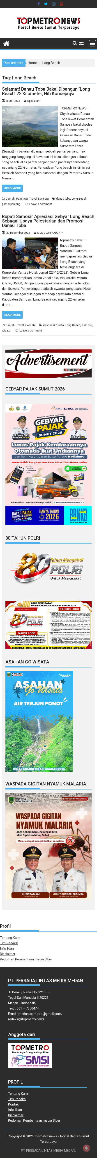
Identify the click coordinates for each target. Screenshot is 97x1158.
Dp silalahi (33, 100)
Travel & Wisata (39, 198)
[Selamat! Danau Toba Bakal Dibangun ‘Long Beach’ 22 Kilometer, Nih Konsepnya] (30, 108)
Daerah (10, 198)
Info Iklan (7, 948)
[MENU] (92, 43)
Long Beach (79, 198)
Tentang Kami (10, 938)
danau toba (63, 198)
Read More (12, 188)
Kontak (13, 1104)
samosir (87, 325)
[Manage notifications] (86, 1148)
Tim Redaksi (9, 943)
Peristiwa (22, 198)
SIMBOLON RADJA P (49, 232)
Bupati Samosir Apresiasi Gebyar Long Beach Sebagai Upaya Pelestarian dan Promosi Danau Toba (48, 221)
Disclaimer (7, 954)
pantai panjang (11, 204)
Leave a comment (40, 204)
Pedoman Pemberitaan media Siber (26, 959)
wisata (6, 330)
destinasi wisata (53, 325)
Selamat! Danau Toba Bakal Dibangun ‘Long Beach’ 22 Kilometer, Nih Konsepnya (46, 91)
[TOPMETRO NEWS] (6, 43)
